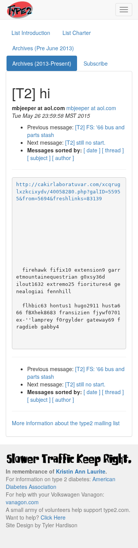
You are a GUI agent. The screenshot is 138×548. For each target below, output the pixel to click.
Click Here (53, 517)
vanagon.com (22, 502)
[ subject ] (39, 158)
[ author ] (63, 158)
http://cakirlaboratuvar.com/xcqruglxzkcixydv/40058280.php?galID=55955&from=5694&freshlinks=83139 (68, 191)
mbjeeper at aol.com (91, 108)
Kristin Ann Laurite (80, 471)
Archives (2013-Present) (41, 63)
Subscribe (96, 63)
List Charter (76, 32)
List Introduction (31, 32)
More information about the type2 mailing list (66, 423)
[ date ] (92, 150)
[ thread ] (113, 150)
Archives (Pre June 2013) (43, 48)
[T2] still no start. (85, 142)
